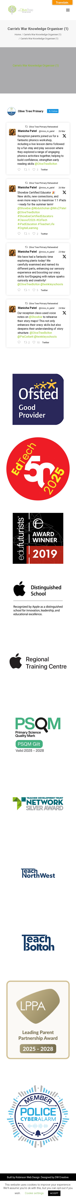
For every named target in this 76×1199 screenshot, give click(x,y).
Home (18, 34)
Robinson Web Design (28, 1177)
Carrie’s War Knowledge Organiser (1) (42, 34)
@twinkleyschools (51, 284)
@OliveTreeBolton (46, 163)
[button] (68, 10)
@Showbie (24, 208)
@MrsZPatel (58, 208)
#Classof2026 (26, 220)
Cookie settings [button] (34, 1193)
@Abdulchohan (40, 208)
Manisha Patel (27, 131)
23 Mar (62, 252)
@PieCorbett (25, 336)
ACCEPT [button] (54, 1193)
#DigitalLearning (27, 228)
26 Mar (62, 131)
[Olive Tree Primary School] (20, 10)
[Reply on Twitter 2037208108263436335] (20, 169)
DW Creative (62, 1177)
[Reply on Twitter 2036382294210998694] (20, 342)
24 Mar (62, 308)
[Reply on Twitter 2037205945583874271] (20, 233)
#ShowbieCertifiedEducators (35, 216)
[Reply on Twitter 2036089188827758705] (20, 290)
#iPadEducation (27, 224)
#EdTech (41, 220)
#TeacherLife (46, 224)
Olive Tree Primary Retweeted (43, 126)
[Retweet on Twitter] (26, 126)
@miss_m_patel (46, 131)
